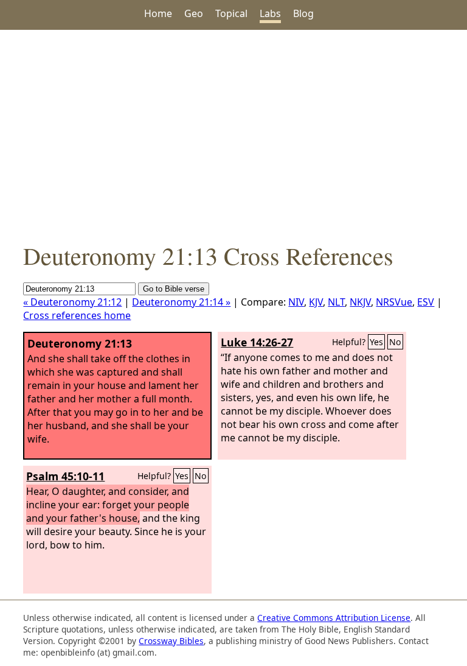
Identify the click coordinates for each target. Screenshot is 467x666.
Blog (303, 13)
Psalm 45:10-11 (65, 476)
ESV (425, 302)
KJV (316, 302)
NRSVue (394, 302)
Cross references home (77, 315)
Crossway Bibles (171, 641)
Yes (376, 342)
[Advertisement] (233, 134)
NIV (296, 302)
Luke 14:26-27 (257, 342)
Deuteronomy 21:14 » (181, 302)
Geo (193, 13)
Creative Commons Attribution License (333, 617)
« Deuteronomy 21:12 (72, 302)
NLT (336, 302)
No (395, 342)
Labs (270, 13)
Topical (231, 13)
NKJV (360, 302)
